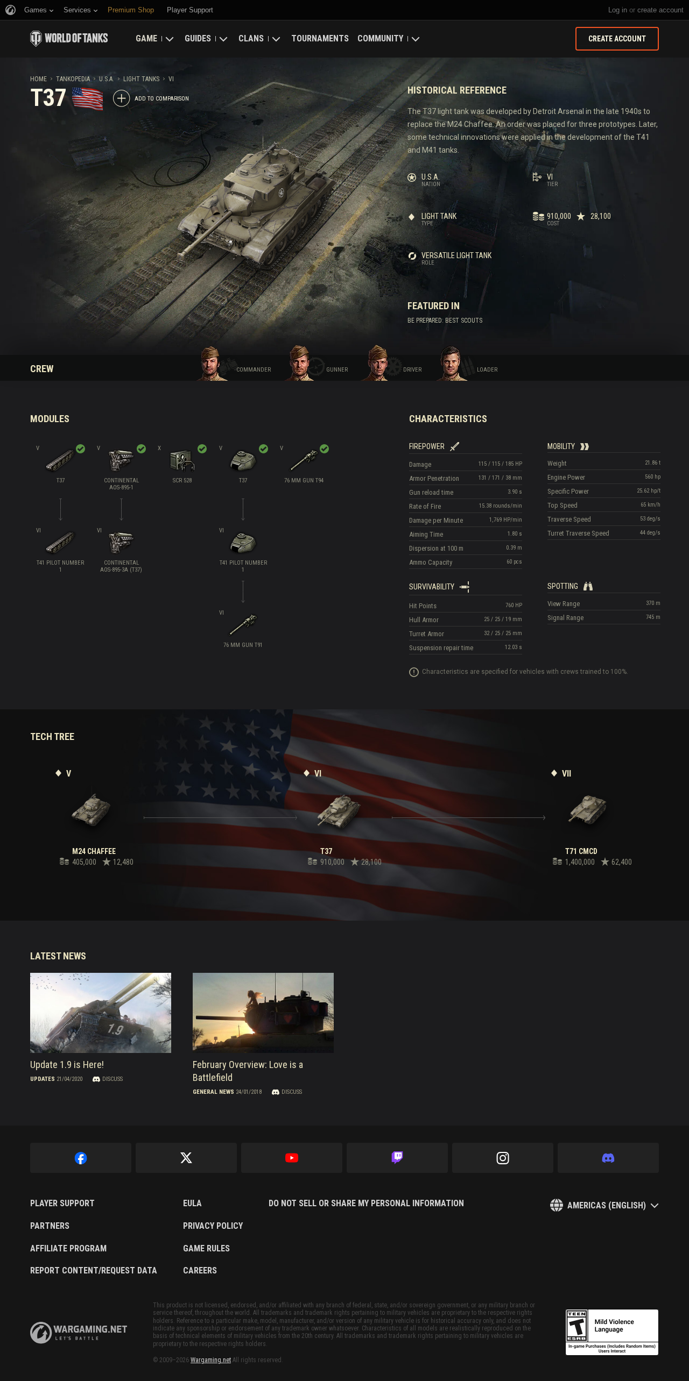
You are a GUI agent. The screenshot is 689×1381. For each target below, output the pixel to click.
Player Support (62, 1203)
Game (146, 38)
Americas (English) (606, 1205)
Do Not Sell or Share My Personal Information (366, 1203)
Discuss (112, 1079)
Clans (251, 38)
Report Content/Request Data (93, 1271)
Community (380, 38)
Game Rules (206, 1249)
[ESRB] (612, 1332)
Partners (49, 1226)
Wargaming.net (211, 1360)
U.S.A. (106, 79)
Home (38, 79)
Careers (200, 1271)
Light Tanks (141, 79)
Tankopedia (73, 79)
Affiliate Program (68, 1249)
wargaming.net (78, 1333)
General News (213, 1091)
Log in (617, 10)
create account (660, 10)
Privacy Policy (213, 1226)
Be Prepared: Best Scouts (444, 320)
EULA (192, 1203)
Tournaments (320, 38)
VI (171, 79)
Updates (42, 1079)
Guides (198, 38)
